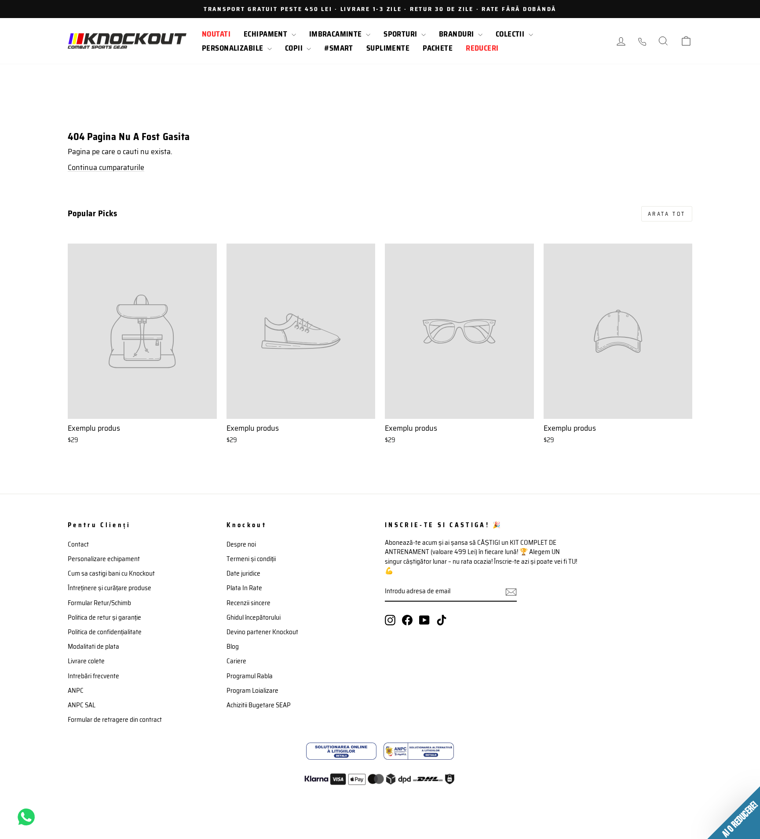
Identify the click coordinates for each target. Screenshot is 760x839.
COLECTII (511, 34)
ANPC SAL (81, 705)
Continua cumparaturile (106, 167)
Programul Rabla (250, 676)
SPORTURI (401, 34)
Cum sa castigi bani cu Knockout (111, 573)
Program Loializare (252, 690)
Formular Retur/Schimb (99, 603)
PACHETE (438, 48)
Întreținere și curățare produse (109, 588)
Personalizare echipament (104, 559)
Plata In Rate (244, 588)
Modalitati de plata (93, 646)
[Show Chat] (28, 817)
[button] (733, 812)
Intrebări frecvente (93, 676)
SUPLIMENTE (387, 48)
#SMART (338, 48)
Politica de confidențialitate (105, 632)
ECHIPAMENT (266, 34)
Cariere (236, 661)
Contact (78, 544)
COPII (295, 48)
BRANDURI (457, 34)
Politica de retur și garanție (104, 617)
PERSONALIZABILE (233, 48)
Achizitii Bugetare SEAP (259, 705)
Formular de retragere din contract (115, 719)
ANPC (76, 690)
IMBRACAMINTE (336, 34)
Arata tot (667, 214)
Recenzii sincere (248, 603)
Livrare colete (86, 661)
